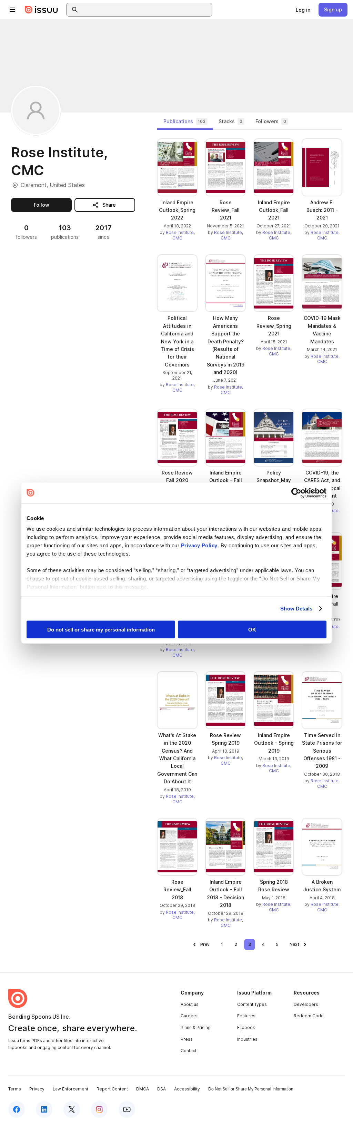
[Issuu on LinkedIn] (44, 1109)
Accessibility (187, 1088)
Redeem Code (309, 1015)
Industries (247, 1039)
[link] (303, 10)
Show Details (296, 608)
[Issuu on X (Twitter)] (71, 1109)
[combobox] (145, 9)
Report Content (112, 1088)
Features (246, 1015)
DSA (161, 1088)
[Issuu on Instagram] (99, 1109)
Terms (14, 1088)
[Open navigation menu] (12, 10)
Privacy (36, 1088)
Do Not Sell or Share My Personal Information (250, 1089)
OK (252, 629)
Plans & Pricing (196, 1027)
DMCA (142, 1088)
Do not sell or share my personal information (101, 629)
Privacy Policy (199, 545)
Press (187, 1039)
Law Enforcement (70, 1088)
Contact (188, 1050)
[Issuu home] (41, 9)
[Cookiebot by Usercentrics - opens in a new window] (296, 493)
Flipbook (246, 1027)
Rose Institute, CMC (180, 235)
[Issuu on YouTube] (127, 1109)
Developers (306, 1004)
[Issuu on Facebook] (16, 1109)
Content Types (252, 1004)
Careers (189, 1015)
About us (190, 1004)
